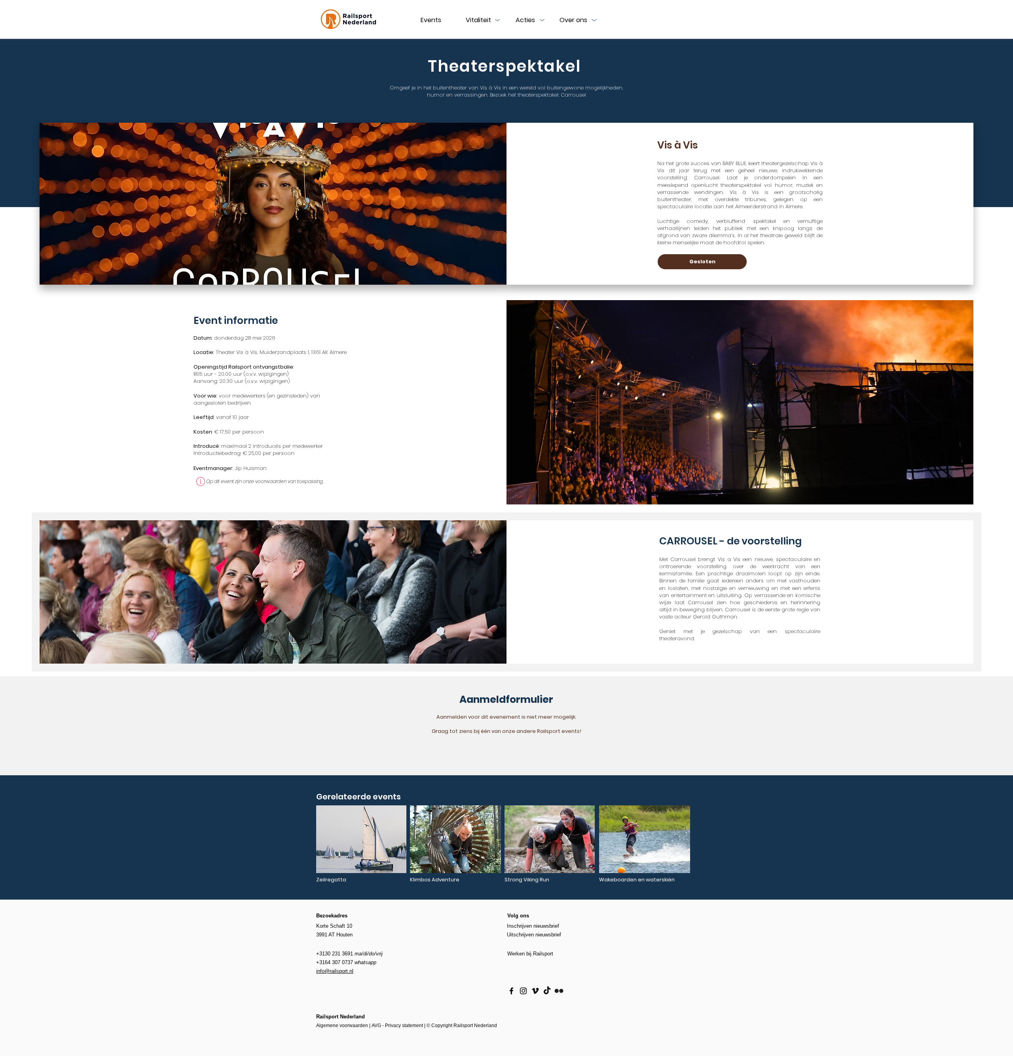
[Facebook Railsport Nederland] (511, 990)
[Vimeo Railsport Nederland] (535, 990)
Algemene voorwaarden (342, 1025)
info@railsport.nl (334, 971)
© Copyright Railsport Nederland (462, 1025)
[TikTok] (547, 990)
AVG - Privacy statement (397, 1025)
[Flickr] (558, 990)
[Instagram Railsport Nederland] (523, 990)
